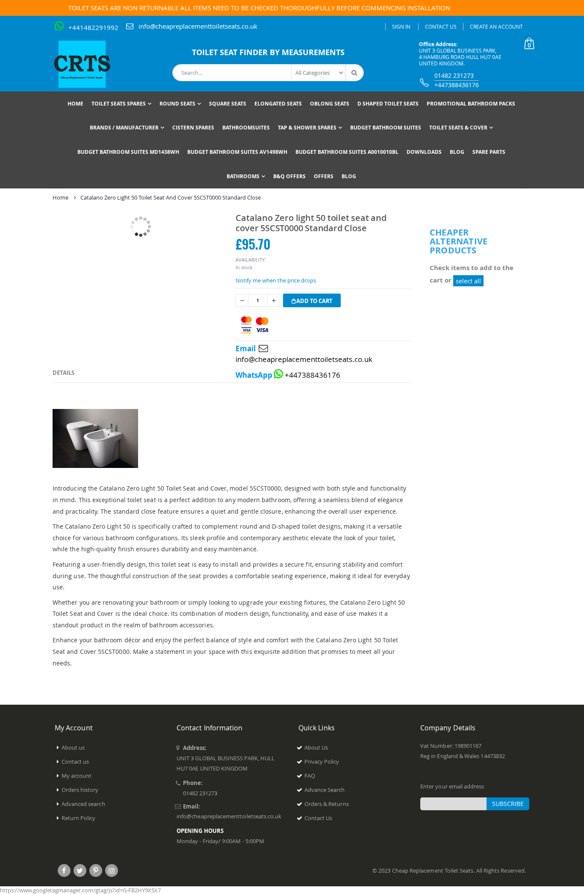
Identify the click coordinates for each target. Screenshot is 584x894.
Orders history (80, 790)
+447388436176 (456, 85)
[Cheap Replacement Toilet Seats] (89, 64)
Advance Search (324, 790)
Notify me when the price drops (276, 280)
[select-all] (468, 280)
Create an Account (496, 26)
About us (73, 747)
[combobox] (268, 72)
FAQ (309, 775)
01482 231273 (454, 75)
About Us (316, 747)
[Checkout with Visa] (255, 325)
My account (77, 775)
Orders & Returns (326, 804)
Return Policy (79, 818)
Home (60, 197)
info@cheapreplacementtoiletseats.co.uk (198, 26)
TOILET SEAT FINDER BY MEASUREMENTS (268, 52)
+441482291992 (93, 27)
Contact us (75, 761)
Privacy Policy (321, 761)
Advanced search (83, 804)
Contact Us (441, 26)
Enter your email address (452, 786)
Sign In (401, 26)
